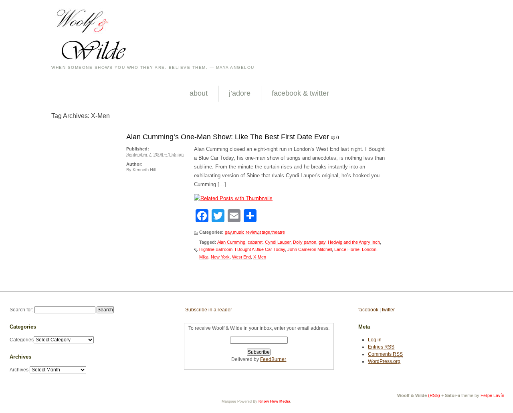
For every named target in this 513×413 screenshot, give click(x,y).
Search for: (21, 310)
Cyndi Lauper (278, 242)
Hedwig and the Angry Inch (354, 242)
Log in (375, 340)
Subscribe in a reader (208, 310)
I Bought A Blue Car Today (260, 249)
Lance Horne (347, 249)
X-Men (259, 257)
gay (228, 232)
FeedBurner (273, 359)
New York (220, 257)
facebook (368, 310)
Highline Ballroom (215, 249)
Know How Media (274, 401)
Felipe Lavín (492, 395)
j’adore (239, 93)
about (199, 93)
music (238, 232)
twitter (388, 310)
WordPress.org (384, 361)
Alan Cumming (231, 242)
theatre (278, 232)
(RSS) (434, 395)
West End (241, 257)
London (369, 249)
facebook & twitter (300, 93)
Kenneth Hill (144, 169)
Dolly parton (304, 242)
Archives (19, 370)
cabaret (255, 242)
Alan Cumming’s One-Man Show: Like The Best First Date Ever (227, 137)
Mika (203, 257)
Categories (22, 340)
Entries (381, 347)
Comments (385, 354)
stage (264, 232)
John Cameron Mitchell (309, 249)
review (252, 232)
